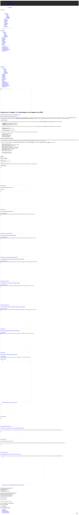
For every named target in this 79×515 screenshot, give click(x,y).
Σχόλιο (1, 162)
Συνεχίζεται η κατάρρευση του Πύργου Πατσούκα (6, 211)
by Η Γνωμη (2, 189)
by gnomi (1, 332)
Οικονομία (7, 281)
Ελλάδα (1, 281)
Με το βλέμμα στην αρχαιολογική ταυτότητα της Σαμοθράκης (8, 235)
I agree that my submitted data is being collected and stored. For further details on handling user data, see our (19, 163)
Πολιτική (9, 426)
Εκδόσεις (4, 185)
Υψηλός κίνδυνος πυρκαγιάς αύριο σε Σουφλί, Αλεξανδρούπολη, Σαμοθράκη (10, 330)
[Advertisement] (39, 59)
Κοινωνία (3, 209)
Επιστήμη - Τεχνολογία (5, 233)
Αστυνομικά (2, 114)
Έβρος (5, 114)
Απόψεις (1, 426)
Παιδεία (13, 257)
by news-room (16, 114)
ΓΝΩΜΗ (1, 185)
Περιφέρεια (8, 114)
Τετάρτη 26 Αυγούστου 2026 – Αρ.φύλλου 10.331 (6, 187)
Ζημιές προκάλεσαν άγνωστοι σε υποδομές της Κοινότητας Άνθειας (8, 354)
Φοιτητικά (16, 257)
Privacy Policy (35, 163)
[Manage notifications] (77, 513)
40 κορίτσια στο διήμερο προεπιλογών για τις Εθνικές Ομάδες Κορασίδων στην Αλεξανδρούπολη (12, 306)
